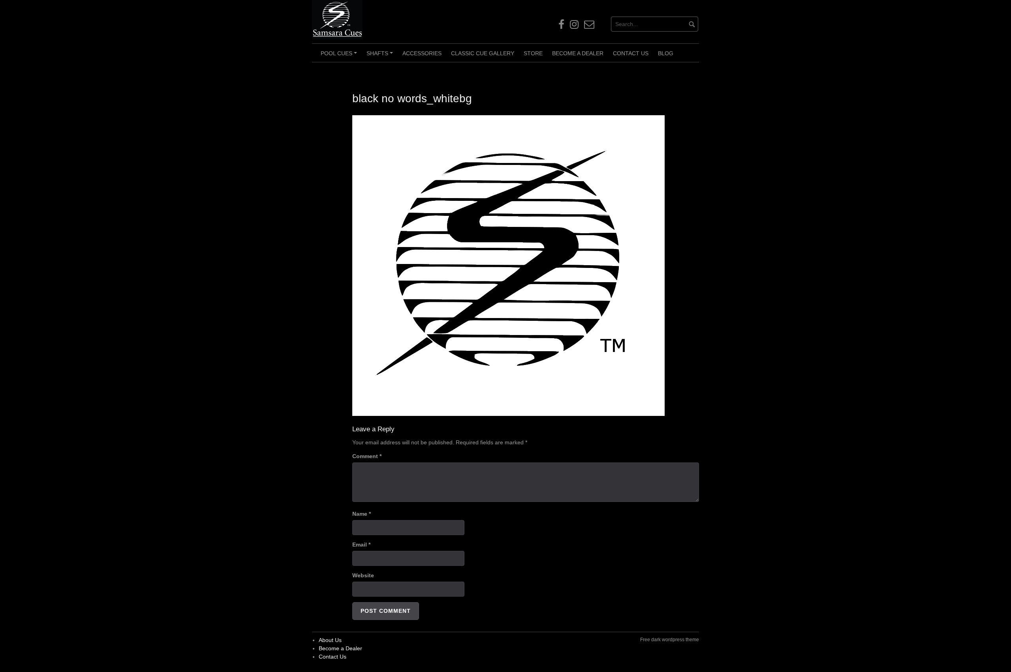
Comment (366, 456)
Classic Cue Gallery (482, 53)
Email (361, 544)
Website (363, 575)
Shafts (380, 56)
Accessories (422, 53)
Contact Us (630, 53)
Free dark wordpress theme (669, 639)
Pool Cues (340, 56)
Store (533, 53)
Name (361, 514)
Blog (665, 53)
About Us (330, 640)
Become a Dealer (577, 53)
